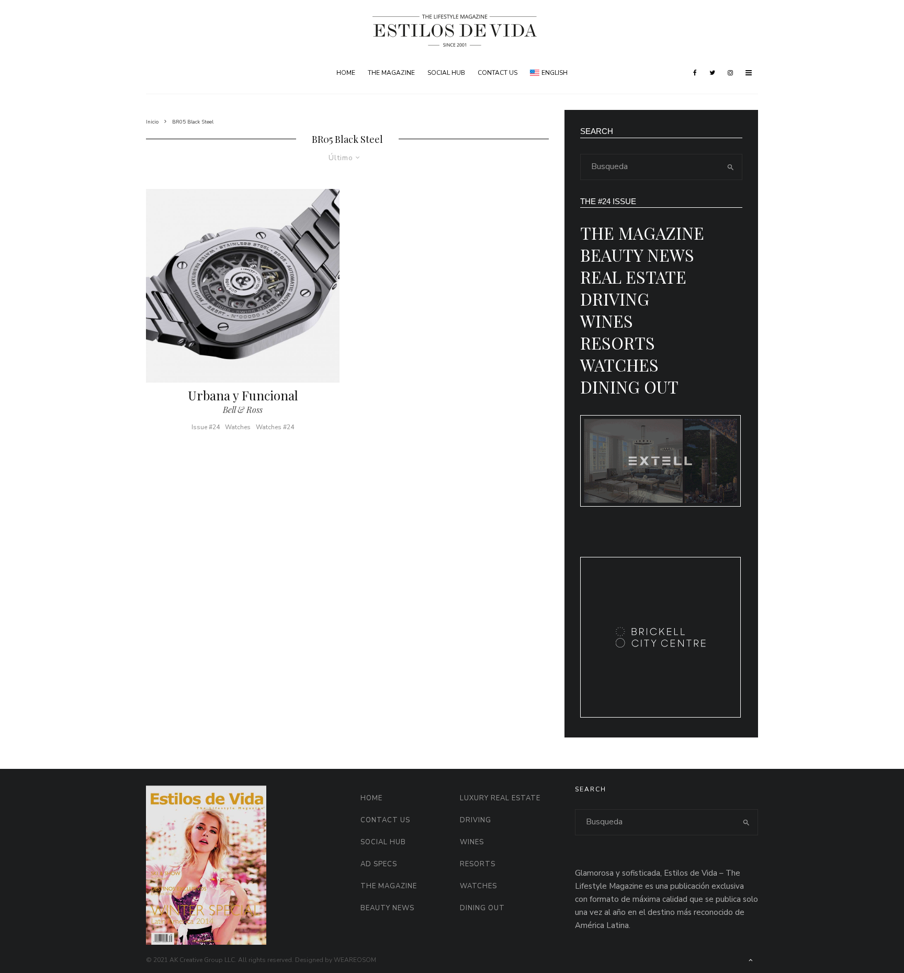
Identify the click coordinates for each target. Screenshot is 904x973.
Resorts (617, 342)
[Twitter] (712, 73)
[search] (731, 167)
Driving (614, 298)
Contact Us (497, 73)
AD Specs (378, 864)
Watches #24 (275, 427)
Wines (606, 320)
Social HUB (446, 73)
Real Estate (633, 276)
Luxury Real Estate (500, 798)
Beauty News (637, 254)
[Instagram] (730, 73)
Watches (238, 427)
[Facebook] (695, 73)
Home (345, 73)
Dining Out (629, 386)
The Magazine (391, 73)
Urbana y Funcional (243, 395)
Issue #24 (205, 427)
